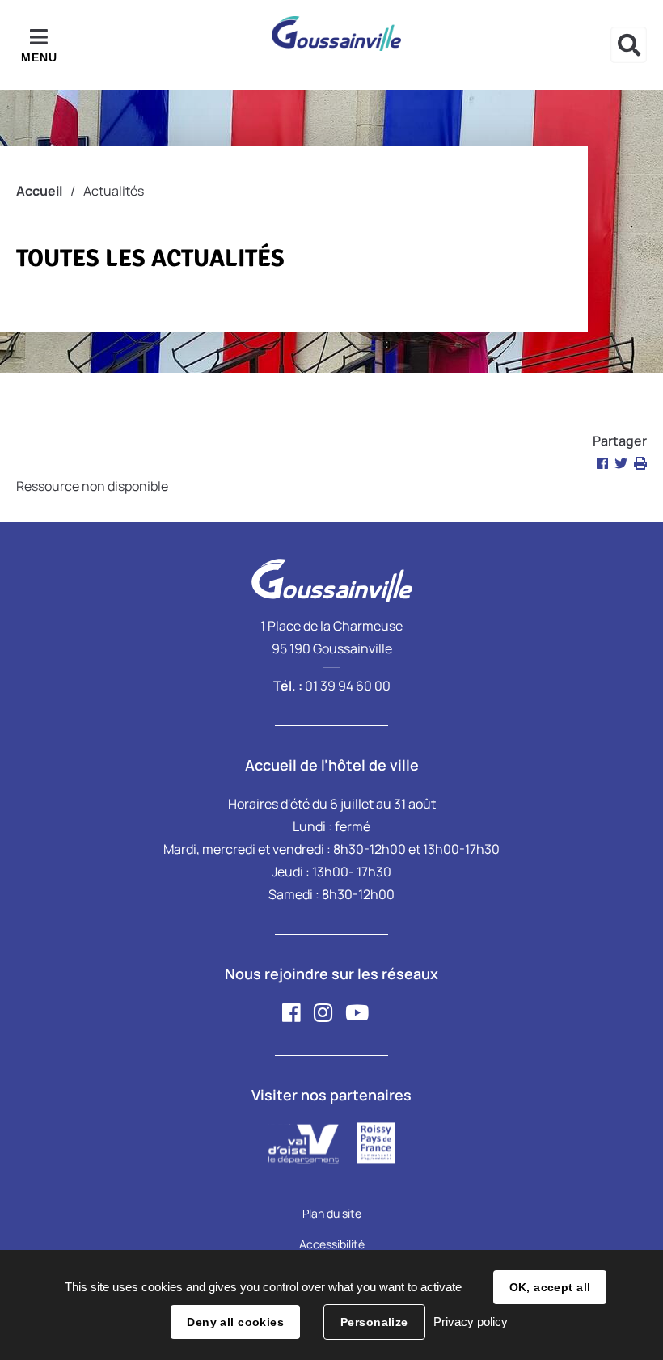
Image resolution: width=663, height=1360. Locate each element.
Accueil (39, 191)
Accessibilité (332, 1244)
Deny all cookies (235, 1322)
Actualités (113, 191)
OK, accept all (550, 1287)
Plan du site (331, 1213)
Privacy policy (470, 1321)
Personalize (374, 1322)
